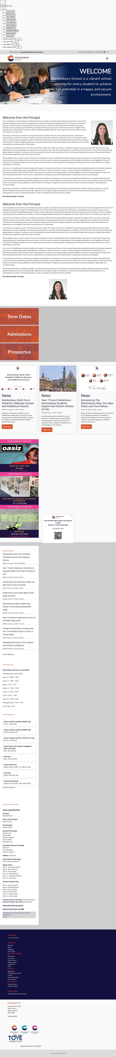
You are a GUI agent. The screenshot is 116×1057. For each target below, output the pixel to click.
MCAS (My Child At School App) (17, 994)
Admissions (11, 956)
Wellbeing (11, 949)
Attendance (11, 971)
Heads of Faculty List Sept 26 (13, 905)
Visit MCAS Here (58, 529)
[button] (55, 102)
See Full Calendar (9, 787)
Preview (5, 917)
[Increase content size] (21, 39)
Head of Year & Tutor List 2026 (13, 909)
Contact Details (12, 984)
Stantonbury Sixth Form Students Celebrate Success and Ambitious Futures (16, 557)
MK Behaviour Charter (14, 973)
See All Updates (8, 654)
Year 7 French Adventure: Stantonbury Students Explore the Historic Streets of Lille (19, 571)
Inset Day (7, 757)
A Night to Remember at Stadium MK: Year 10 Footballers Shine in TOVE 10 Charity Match (18, 631)
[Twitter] (107, 52)
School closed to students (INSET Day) (17, 722)
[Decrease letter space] (17, 47)
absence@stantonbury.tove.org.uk (32, 52)
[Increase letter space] (20, 47)
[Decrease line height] (15, 44)
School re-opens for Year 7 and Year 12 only (19, 738)
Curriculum (11, 958)
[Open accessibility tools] (3, 2)
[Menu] (107, 58)
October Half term (10, 765)
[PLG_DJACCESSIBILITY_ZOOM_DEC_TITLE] (18, 39)
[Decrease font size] (14, 41)
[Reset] (1, 8)
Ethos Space (11, 951)
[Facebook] (104, 52)
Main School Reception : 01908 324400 (91, 52)
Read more (7, 427)
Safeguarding (12, 962)
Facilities (10, 945)
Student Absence (13, 986)
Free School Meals (13, 977)
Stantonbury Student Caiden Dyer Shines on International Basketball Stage (17, 606)
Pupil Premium (12, 960)
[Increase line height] (18, 44)
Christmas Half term (11, 781)
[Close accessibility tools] (4, 8)
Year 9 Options (12, 979)
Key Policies (11, 964)
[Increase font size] (17, 41)
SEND (9, 966)
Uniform (10, 975)
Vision (9, 947)
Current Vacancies (13, 938)
